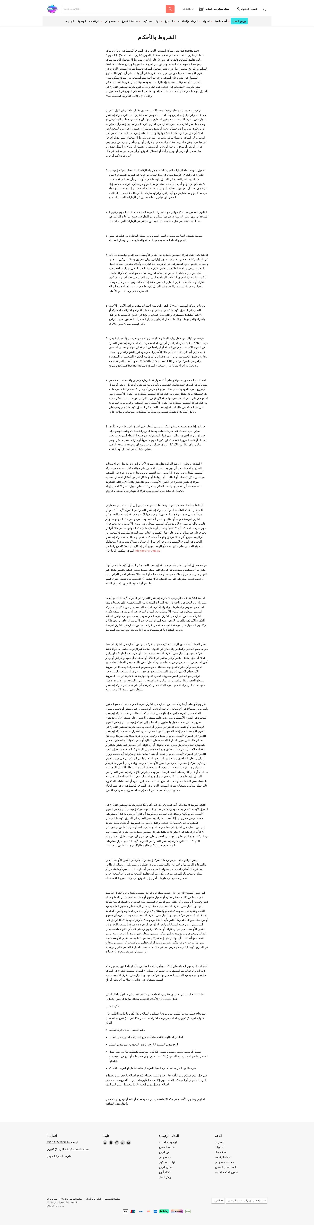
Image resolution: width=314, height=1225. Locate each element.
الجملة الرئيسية (223, 1157)
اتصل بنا (219, 1142)
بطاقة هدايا (221, 1152)
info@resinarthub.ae (147, 551)
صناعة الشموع (130, 21)
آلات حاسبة (221, 21)
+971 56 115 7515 (58, 1142)
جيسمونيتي (111, 21)
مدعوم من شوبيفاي (55, 1205)
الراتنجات (94, 21)
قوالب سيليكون (151, 21)
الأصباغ (169, 21)
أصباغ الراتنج (165, 1167)
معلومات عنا (52, 1198)
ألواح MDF (164, 1172)
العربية (216, 1200)
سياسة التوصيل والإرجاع (71, 1198)
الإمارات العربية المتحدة (245, 1200)
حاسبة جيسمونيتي (224, 1162)
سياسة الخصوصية (112, 1198)
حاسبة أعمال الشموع (226, 1167)
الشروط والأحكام (93, 1198)
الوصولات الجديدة (75, 21)
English (187, 8)
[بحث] (170, 9)
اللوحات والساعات (188, 21)
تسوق (206, 21)
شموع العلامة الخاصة (226, 1172)
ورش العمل (239, 21)
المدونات (219, 1147)
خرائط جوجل (54, 1156)
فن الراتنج (164, 1152)
